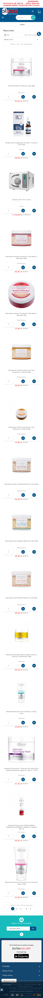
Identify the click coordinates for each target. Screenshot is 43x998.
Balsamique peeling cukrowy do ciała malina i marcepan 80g (21, 314)
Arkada (21, 149)
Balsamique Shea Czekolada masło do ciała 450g (21, 484)
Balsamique (21, 263)
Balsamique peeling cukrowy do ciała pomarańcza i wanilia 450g (21, 371)
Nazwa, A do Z (21, 39)
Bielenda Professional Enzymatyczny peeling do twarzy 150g (21, 883)
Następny (30, 909)
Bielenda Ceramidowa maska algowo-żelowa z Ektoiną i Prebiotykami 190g (21, 655)
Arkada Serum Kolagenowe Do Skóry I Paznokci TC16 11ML (21, 143)
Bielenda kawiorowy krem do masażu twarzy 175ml (21, 712)
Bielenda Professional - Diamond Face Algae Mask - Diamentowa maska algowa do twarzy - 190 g (21, 769)
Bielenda (21, 92)
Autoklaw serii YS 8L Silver (21, 199)
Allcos (21, 206)
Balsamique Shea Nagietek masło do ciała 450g (21, 541)
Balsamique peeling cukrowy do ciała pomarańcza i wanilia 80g (21, 428)
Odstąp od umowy (9, 980)
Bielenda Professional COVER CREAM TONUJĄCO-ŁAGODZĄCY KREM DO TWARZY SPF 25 (21, 827)
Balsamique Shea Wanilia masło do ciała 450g (21, 598)
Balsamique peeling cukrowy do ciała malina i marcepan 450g (21, 257)
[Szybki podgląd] (34, 97)
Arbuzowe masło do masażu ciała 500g (21, 86)
